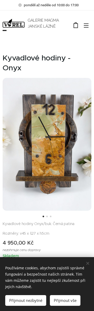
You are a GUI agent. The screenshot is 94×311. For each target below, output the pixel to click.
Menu (86, 25)
